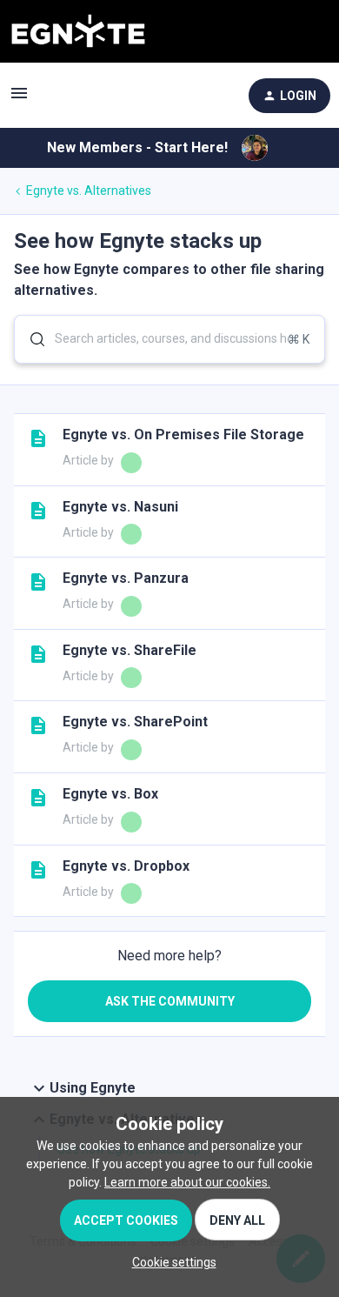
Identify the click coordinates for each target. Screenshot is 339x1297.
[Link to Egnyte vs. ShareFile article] (38, 654)
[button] (169, 1262)
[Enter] (30, 339)
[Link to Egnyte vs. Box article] (38, 797)
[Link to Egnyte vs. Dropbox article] (38, 869)
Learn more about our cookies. (187, 1182)
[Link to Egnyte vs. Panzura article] (38, 582)
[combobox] (169, 339)
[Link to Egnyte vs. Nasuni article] (38, 510)
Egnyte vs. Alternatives (88, 190)
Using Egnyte (93, 1088)
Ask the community (170, 1001)
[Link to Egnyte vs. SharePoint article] (38, 725)
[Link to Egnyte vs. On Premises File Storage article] (38, 438)
